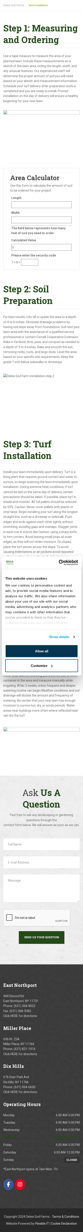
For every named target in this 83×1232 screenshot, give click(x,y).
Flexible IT (42, 1223)
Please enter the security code (33, 255)
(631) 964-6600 (24, 1087)
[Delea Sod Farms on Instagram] (20, 1184)
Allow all (41, 651)
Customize (39, 666)
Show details (59, 637)
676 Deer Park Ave (16, 1077)
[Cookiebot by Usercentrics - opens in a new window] (59, 563)
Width (15, 213)
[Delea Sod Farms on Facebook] (8, 1184)
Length (16, 198)
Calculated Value (23, 240)
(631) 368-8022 (24, 1006)
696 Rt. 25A (11, 1039)
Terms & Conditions (65, 1216)
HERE (14, 1016)
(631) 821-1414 (24, 1049)
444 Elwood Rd (13, 996)
